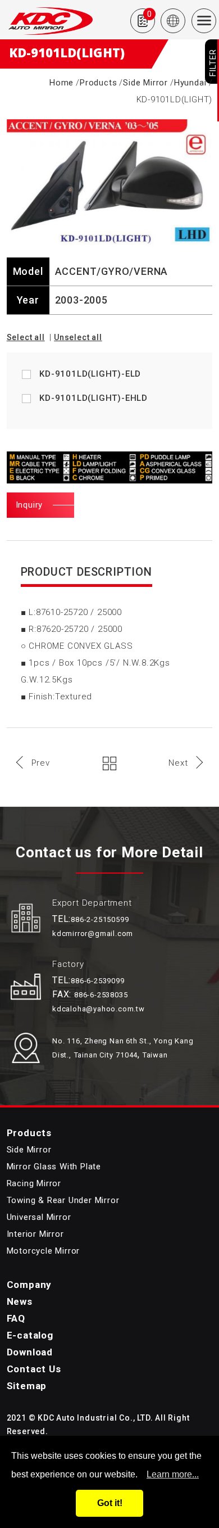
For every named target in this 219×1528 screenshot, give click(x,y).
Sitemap (27, 1385)
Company (29, 1284)
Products (98, 83)
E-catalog (30, 1335)
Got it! (109, 1503)
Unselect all (78, 337)
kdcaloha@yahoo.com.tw (98, 1009)
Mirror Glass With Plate (54, 1166)
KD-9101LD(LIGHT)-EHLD (93, 398)
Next (178, 763)
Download (30, 1352)
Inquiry (29, 505)
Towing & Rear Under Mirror (63, 1200)
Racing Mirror (34, 1183)
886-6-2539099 (97, 981)
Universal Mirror (39, 1217)
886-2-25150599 (100, 919)
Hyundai (190, 83)
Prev (40, 763)
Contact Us (34, 1369)
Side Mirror (145, 83)
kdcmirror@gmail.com (92, 933)
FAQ (16, 1318)
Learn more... (173, 1474)
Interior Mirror (35, 1234)
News (20, 1301)
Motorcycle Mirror (43, 1251)
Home (61, 83)
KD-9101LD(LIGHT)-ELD (90, 374)
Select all (26, 337)
